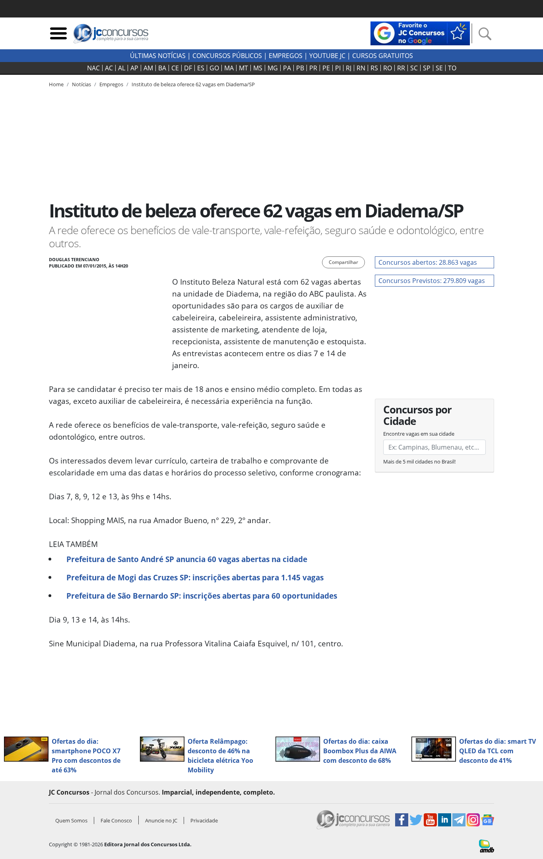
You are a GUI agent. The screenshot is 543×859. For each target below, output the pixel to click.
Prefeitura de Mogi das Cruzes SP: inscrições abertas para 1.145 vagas (195, 577)
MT (243, 68)
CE (175, 68)
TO (452, 68)
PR (313, 68)
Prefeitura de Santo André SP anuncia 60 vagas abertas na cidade (186, 559)
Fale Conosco (116, 820)
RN (361, 68)
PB (300, 68)
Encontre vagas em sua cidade (418, 433)
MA (229, 68)
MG (273, 68)
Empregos (286, 55)
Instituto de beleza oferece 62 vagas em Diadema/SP (193, 84)
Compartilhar (343, 262)
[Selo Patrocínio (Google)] (420, 32)
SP (427, 68)
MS (257, 68)
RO (387, 68)
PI (338, 68)
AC (109, 68)
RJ (348, 68)
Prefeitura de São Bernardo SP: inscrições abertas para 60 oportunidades (201, 595)
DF (188, 68)
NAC (93, 68)
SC (414, 68)
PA (287, 68)
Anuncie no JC (161, 820)
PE (326, 68)
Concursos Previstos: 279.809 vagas (431, 280)
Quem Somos (71, 820)
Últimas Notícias (158, 55)
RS (374, 68)
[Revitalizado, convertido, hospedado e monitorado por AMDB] (486, 845)
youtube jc (327, 55)
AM (148, 68)
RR (401, 68)
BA (162, 68)
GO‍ (214, 68)
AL (121, 68)
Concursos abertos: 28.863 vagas (427, 262)
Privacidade (204, 820)
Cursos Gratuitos (382, 55)
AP (134, 68)
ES (200, 68)
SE (439, 68)
